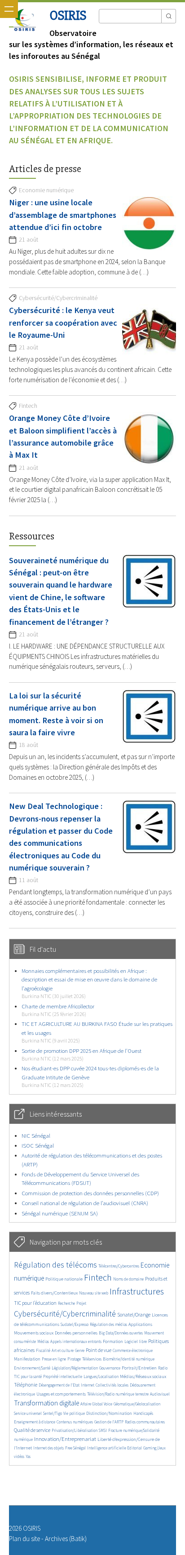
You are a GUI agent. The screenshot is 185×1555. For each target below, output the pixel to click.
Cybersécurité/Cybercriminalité (65, 1313)
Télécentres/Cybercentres (118, 1265)
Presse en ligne (54, 1358)
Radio (162, 1367)
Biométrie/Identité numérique (128, 1358)
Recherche (66, 1303)
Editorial (134, 1447)
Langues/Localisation (101, 1376)
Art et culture (63, 1350)
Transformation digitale (46, 1403)
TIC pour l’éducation (35, 1303)
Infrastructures (137, 1291)
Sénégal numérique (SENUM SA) (60, 1213)
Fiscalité (43, 1350)
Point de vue (98, 1350)
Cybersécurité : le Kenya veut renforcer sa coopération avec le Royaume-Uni (63, 322)
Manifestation (27, 1359)
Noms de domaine (128, 1279)
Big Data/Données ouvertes (121, 1332)
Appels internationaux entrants (75, 1341)
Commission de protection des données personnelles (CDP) (90, 1193)
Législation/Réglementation (75, 1367)
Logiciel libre (135, 1341)
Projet (81, 1303)
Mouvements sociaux (33, 1333)
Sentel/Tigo (52, 1413)
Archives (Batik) (66, 1538)
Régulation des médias (108, 1324)
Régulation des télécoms (55, 1264)
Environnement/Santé (32, 1367)
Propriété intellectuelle (62, 1376)
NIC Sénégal (36, 1136)
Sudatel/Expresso (74, 1324)
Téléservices (91, 1358)
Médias (43, 1341)
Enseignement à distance (34, 1421)
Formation (113, 1341)
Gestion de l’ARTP (108, 1421)
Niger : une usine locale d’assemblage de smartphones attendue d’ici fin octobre (62, 214)
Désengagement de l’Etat (59, 1385)
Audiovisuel (160, 1394)
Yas (28, 1456)
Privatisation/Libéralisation (74, 1430)
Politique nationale (64, 1279)
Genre (79, 1350)
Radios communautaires (145, 1421)
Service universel (28, 1413)
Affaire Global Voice (96, 1403)
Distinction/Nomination (109, 1413)
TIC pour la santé (28, 1376)
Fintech (98, 1277)
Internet (87, 1385)
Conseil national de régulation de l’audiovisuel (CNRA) (85, 1203)
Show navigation (9, 9)
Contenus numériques (75, 1421)
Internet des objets (48, 1447)
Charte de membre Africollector (58, 1010)
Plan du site (24, 1538)
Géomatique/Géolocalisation (137, 1403)
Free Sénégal (75, 1447)
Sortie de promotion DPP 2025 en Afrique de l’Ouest (81, 1054)
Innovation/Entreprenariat (65, 1439)
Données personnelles (76, 1333)
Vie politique (74, 1413)
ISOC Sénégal (38, 1145)
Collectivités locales (112, 1385)
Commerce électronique (133, 1350)
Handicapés (143, 1413)
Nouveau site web (93, 1292)
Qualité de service (32, 1430)
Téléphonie (25, 1385)
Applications (140, 1324)
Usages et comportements (61, 1394)
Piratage (74, 1358)
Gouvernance (109, 1367)
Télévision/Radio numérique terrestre (118, 1394)
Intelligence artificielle (107, 1447)
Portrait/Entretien (139, 1368)
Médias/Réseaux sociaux (143, 1376)
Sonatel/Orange (133, 1315)
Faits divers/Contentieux (54, 1293)
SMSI (103, 1430)
